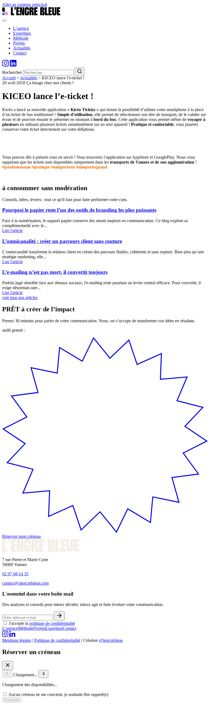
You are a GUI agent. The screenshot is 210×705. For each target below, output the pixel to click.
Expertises (54, 628)
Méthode (25, 628)
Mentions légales (16, 640)
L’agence (10, 628)
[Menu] (4, 20)
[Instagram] (6, 65)
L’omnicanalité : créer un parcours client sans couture (62, 241)
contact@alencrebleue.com (25, 583)
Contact (69, 628)
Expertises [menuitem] (22, 33)
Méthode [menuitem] (20, 38)
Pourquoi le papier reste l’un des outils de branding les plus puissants (79, 210)
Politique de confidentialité (57, 640)
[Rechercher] (79, 72)
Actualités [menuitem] (21, 48)
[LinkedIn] (12, 635)
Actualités (28, 78)
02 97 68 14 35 (15, 573)
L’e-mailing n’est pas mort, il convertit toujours (54, 272)
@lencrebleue (111, 640)
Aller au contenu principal (24, 4)
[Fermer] (7, 665)
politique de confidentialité (52, 623)
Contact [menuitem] (20, 53)
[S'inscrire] (59, 615)
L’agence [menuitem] (21, 28)
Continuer (11, 700)
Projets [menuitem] (19, 43)
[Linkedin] (13, 65)
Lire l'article (12, 230)
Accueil (9, 78)
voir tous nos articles (19, 297)
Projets (39, 628)
